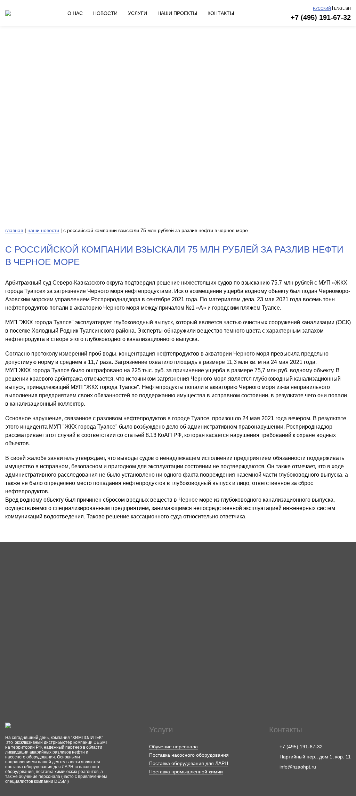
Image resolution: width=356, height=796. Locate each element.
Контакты (221, 13)
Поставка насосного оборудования (189, 755)
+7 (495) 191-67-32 (321, 17)
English (342, 8)
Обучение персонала (173, 746)
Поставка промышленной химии (186, 771)
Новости (105, 13)
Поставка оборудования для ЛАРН (188, 763)
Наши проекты (177, 13)
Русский (322, 8)
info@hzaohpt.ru (298, 767)
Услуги (137, 13)
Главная (14, 230)
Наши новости (43, 230)
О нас (75, 13)
